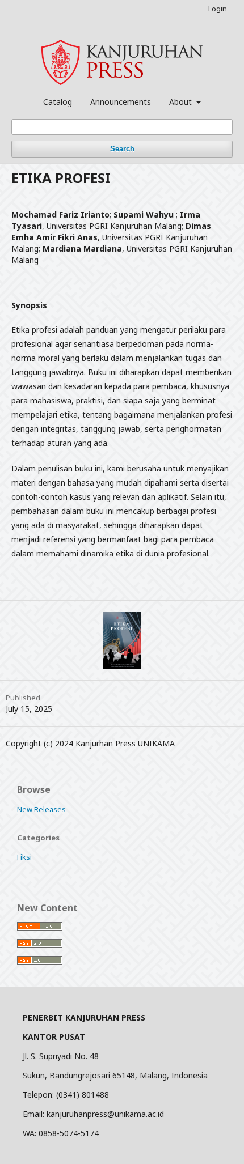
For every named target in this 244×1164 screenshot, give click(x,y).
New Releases (41, 809)
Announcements (120, 101)
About (181, 101)
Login (217, 8)
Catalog (57, 101)
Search (122, 149)
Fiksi (24, 857)
